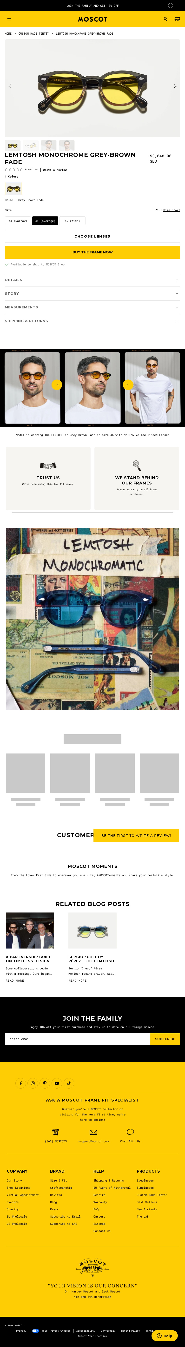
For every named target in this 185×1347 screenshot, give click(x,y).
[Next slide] (175, 86)
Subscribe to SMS (63, 1223)
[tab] (12, 145)
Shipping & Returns (108, 1180)
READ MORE (15, 980)
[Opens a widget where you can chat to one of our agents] (164, 1336)
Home (8, 33)
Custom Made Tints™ (152, 1195)
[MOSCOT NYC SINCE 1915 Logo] (92, 19)
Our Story (14, 1180)
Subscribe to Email (65, 1216)
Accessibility (85, 1330)
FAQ (96, 1209)
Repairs (99, 1195)
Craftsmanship (61, 1187)
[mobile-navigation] (9, 19)
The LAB (143, 1216)
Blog (53, 1202)
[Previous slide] (10, 86)
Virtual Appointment (23, 1195)
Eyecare (13, 1202)
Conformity (108, 1330)
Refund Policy (130, 1330)
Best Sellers (147, 1202)
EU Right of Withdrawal (112, 1187)
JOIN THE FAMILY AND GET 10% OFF (92, 5)
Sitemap (99, 1223)
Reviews (56, 1195)
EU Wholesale (17, 1216)
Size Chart (171, 210)
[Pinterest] (45, 1083)
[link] (21, 169)
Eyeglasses (145, 1180)
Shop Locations (18, 1187)
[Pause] (170, 5)
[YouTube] (57, 1083)
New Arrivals (147, 1209)
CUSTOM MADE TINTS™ (34, 33)
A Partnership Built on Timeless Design (28, 959)
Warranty (100, 1202)
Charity (13, 1209)
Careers (99, 1216)
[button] (165, 19)
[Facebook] (20, 1083)
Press (54, 1209)
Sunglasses (145, 1187)
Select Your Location (92, 1336)
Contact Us (101, 1231)
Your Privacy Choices (56, 1330)
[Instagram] (32, 1083)
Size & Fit (58, 1180)
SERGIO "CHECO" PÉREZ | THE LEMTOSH (91, 959)
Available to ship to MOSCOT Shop (38, 264)
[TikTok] (69, 1083)
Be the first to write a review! (136, 835)
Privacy (21, 1330)
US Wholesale (17, 1223)
